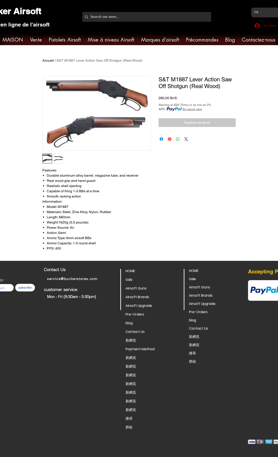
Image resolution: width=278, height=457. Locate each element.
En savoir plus (192, 109)
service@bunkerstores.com (72, 278)
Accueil (48, 60)
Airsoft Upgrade (139, 305)
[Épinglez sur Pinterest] (169, 139)
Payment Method (140, 349)
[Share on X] (186, 139)
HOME (130, 270)
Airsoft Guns (136, 288)
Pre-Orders (135, 314)
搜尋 (129, 418)
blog (129, 323)
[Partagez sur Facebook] (161, 139)
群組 (129, 427)
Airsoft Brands (137, 296)
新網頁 (131, 340)
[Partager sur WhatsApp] (177, 139)
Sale (129, 279)
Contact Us (135, 331)
